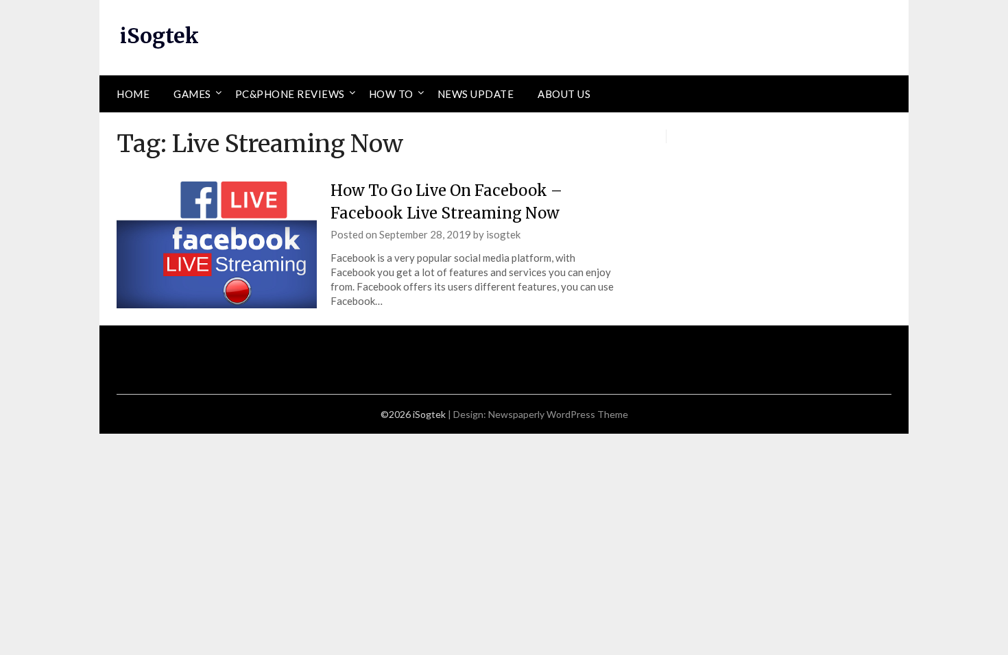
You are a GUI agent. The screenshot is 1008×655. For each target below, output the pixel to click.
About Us (564, 94)
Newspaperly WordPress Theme (558, 414)
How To (391, 94)
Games (192, 94)
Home (133, 94)
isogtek (503, 234)
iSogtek (159, 36)
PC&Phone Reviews (290, 94)
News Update (475, 94)
